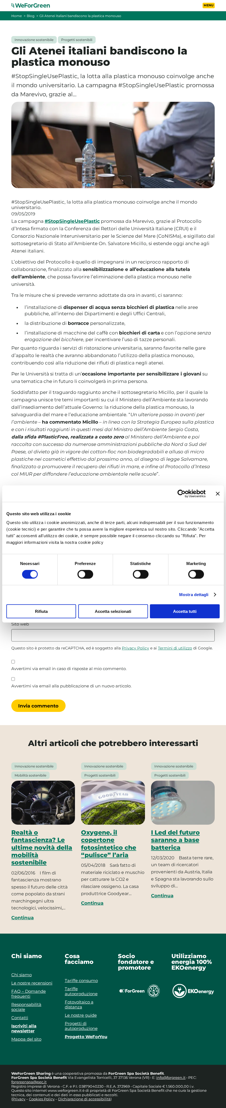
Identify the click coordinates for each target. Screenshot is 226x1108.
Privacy (18, 1099)
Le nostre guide (81, 1015)
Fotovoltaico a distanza (79, 1004)
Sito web (20, 624)
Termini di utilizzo (175, 648)
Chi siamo (21, 974)
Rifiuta (41, 611)
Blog (30, 16)
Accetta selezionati (113, 611)
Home (16, 16)
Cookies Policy (42, 1099)
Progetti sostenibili (76, 40)
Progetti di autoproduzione (81, 1026)
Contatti (19, 1017)
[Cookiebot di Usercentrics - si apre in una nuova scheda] (181, 494)
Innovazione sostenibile (34, 40)
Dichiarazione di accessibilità (84, 1099)
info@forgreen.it (170, 1077)
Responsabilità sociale (26, 1007)
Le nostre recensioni (31, 983)
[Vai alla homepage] (34, 5)
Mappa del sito (26, 1039)
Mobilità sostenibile (30, 775)
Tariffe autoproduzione (81, 991)
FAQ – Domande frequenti (28, 994)
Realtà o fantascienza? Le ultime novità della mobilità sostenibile (41, 847)
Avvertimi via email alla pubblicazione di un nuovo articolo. (71, 686)
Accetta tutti (185, 611)
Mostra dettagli (194, 594)
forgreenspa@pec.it (29, 1082)
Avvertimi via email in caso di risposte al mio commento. (69, 668)
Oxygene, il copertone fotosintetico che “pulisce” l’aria (108, 844)
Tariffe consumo (81, 980)
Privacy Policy (135, 648)
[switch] (85, 574)
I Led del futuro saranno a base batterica (175, 840)
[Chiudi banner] (218, 494)
